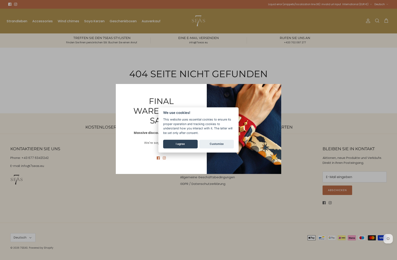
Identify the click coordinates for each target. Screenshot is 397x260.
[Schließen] (276, 89)
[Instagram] (164, 158)
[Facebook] (158, 158)
